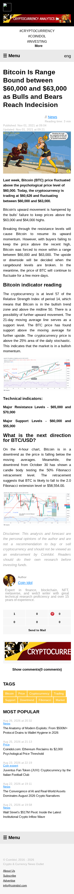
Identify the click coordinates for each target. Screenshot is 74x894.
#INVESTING (37, 41)
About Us (9, 870)
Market (60, 700)
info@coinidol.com (15, 885)
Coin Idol (25, 583)
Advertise (9, 880)
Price (21, 693)
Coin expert (10, 765)
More (39, 46)
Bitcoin (9, 693)
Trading (59, 693)
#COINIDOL (37, 36)
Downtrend (27, 700)
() (37, 669)
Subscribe (9, 875)
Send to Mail (37, 630)
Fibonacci (45, 700)
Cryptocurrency (39, 693)
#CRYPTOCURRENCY (37, 31)
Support (10, 700)
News (52, 117)
